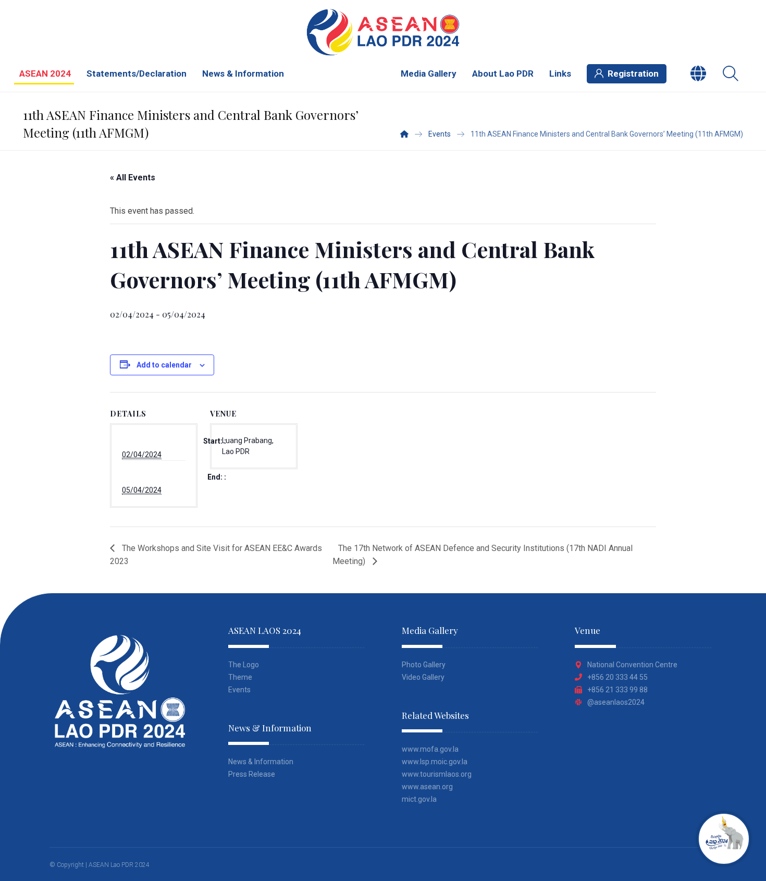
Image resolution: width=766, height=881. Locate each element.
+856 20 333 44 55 (617, 677)
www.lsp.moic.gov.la (434, 761)
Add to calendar (164, 365)
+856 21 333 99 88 (617, 690)
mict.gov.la (419, 799)
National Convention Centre (632, 664)
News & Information (260, 761)
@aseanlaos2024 (616, 702)
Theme (240, 677)
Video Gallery (423, 677)
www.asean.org (427, 786)
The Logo (243, 664)
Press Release (251, 774)
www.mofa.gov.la (430, 749)
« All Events (132, 177)
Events (239, 690)
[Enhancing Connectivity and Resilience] (383, 32)
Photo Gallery (424, 664)
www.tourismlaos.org (437, 774)
